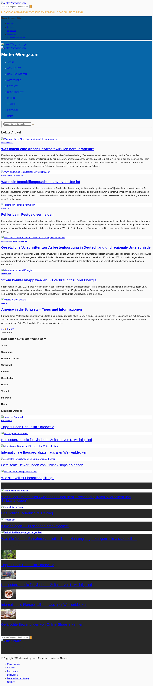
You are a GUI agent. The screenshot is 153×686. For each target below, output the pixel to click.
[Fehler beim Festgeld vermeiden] (18, 204)
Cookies (10, 27)
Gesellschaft (15, 92)
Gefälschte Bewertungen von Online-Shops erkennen (42, 465)
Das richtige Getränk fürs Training (27, 513)
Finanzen (12, 110)
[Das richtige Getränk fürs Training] (13, 507)
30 (12, 329)
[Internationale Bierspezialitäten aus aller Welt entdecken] (29, 446)
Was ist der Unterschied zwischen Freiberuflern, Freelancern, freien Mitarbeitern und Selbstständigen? (66, 498)
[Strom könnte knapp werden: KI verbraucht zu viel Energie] (16, 270)
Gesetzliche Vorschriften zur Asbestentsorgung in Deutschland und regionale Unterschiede (76, 247)
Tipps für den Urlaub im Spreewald (27, 427)
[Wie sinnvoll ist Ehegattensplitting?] (19, 471)
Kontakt (10, 23)
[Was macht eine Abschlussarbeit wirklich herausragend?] (29, 139)
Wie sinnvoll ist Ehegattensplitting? (27, 478)
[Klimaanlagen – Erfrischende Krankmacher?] (8, 519)
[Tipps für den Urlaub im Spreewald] (12, 417)
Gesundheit (14, 68)
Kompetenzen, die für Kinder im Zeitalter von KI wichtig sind (46, 440)
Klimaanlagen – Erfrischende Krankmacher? (35, 526)
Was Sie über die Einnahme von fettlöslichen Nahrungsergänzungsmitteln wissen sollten (69, 539)
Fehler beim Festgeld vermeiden (27, 214)
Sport (10, 62)
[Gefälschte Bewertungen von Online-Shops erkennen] (28, 459)
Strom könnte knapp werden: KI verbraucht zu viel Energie (49, 280)
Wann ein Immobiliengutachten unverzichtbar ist (40, 182)
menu (79, 12)
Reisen (11, 98)
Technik (11, 104)
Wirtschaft (14, 80)
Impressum (11, 31)
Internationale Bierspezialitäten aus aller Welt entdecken (44, 452)
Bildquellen (11, 34)
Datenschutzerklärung (16, 38)
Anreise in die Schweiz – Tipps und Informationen (41, 309)
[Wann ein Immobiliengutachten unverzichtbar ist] (25, 172)
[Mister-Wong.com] (13, 3)
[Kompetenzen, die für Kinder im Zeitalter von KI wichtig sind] (14, 433)
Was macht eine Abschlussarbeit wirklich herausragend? (47, 149)
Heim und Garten (17, 74)
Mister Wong (13, 664)
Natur (10, 116)
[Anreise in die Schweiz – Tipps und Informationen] (13, 299)
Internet (12, 86)
